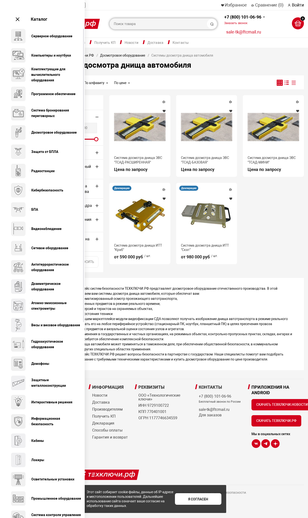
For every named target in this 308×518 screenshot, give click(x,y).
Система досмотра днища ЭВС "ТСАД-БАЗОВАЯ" (205, 160)
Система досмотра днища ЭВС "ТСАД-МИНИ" (272, 160)
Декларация (121, 188)
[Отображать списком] (287, 83)
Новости (131, 43)
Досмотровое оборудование (122, 55)
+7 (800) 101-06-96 (242, 19)
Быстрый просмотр (139, 127)
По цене (120, 83)
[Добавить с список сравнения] (164, 102)
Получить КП (105, 43)
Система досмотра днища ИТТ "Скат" (205, 247)
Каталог (39, 19)
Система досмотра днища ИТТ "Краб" (138, 247)
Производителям (107, 409)
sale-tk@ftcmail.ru (243, 31)
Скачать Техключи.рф (276, 421)
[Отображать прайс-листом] (294, 83)
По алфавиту (94, 83)
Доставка (155, 43)
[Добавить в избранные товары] (164, 111)
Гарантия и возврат (110, 437)
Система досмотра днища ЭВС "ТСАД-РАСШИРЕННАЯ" (138, 160)
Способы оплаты (107, 430)
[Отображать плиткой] (280, 83)
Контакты (181, 43)
